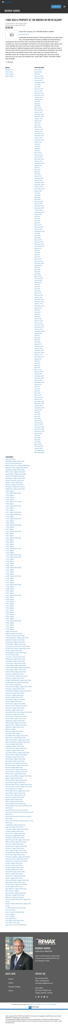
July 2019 (37, 216)
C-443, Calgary (9, 559)
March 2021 (37, 176)
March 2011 (37, 395)
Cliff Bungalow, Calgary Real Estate (16, 652)
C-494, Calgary (9, 582)
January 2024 (38, 112)
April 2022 (37, 150)
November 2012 (39, 352)
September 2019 (39, 212)
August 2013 (38, 333)
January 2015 (38, 297)
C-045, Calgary (9, 516)
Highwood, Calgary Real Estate (14, 727)
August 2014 (38, 308)
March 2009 (38, 444)
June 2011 (37, 389)
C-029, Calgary (9, 508)
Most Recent (38, 70)
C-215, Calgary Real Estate (13, 538)
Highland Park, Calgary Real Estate (16, 725)
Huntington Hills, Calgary (13, 733)
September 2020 (39, 189)
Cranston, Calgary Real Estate (14, 674)
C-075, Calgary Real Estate (13, 531)
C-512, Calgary (9, 604)
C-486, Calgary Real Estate (13, 576)
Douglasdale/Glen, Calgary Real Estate (17, 682)
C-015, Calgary (9, 495)
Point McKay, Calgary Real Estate (15, 782)
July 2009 (37, 435)
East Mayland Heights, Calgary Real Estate (18, 691)
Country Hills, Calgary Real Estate (15, 669)
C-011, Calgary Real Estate (13, 493)
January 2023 (38, 131)
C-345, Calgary (9, 550)
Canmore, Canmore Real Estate (14, 635)
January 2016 (38, 280)
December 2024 (39, 93)
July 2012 (37, 361)
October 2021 (38, 161)
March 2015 (37, 293)
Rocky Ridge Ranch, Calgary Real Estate (17, 791)
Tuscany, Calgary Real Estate (14, 874)
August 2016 (38, 265)
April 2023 (37, 125)
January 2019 (38, 229)
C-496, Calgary (9, 587)
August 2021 (38, 165)
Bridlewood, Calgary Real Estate (15, 489)
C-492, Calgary (9, 580)
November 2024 (39, 95)
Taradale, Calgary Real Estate (14, 867)
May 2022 (37, 148)
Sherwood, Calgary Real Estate (14, 837)
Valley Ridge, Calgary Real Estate (15, 882)
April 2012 (37, 367)
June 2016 (37, 269)
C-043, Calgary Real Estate (13, 514)
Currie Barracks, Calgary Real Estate (16, 676)
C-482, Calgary (9, 569)
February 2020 (38, 201)
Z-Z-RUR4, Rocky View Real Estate (15, 908)
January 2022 (38, 157)
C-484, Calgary (9, 572)
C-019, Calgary (9, 497)
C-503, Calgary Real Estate (13, 595)
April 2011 (37, 393)
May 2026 (37, 74)
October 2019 (38, 210)
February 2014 (38, 321)
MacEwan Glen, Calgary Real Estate (16, 755)
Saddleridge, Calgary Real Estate (15, 825)
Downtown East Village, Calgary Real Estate (18, 686)
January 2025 (38, 91)
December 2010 (39, 401)
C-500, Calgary (9, 591)
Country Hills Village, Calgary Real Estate (17, 667)
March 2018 (37, 240)
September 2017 (39, 246)
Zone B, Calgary (10, 914)
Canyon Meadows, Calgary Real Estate (17, 638)
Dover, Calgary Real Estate (13, 684)
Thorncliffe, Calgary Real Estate (15, 872)
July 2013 (37, 335)
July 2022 (37, 144)
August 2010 (38, 410)
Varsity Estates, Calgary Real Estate (16, 884)
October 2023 (38, 118)
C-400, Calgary (9, 553)
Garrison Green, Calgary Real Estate (16, 706)
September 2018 (39, 231)
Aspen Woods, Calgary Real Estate (15, 474)
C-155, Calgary (9, 533)
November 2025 (39, 78)
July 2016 (37, 267)
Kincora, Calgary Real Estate (18, 25)
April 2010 (37, 418)
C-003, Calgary (9, 491)
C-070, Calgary (9, 527)
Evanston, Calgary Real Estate (14, 695)
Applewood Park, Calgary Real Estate (16, 467)
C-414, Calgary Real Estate (13, 557)
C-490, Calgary (9, 578)
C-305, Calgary (9, 546)
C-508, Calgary (9, 599)
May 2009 (37, 440)
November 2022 (39, 135)
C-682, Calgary (9, 623)
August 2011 (38, 384)
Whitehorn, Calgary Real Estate (14, 895)
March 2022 (37, 152)
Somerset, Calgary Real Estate (14, 848)
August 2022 (38, 142)
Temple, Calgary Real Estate (13, 869)
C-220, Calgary (9, 540)
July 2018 (37, 233)
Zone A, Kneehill (10, 910)
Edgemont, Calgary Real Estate (14, 693)
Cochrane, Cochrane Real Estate (15, 657)
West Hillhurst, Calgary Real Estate (15, 889)
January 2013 (38, 348)
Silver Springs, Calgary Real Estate (15, 842)
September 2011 (39, 382)
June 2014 (37, 312)
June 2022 (37, 146)
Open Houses (9, 74)
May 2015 (37, 289)
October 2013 (38, 329)
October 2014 (38, 303)
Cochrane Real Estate (11, 655)
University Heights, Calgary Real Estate (17, 880)
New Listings (9, 72)
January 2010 (38, 425)
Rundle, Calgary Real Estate (13, 799)
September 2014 (39, 306)
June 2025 (37, 84)
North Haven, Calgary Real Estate (15, 774)
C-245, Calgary (9, 544)
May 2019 (37, 221)
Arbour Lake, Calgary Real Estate (15, 472)
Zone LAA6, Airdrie (11, 918)
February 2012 (38, 372)
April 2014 (37, 316)
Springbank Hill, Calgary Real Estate (16, 852)
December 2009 (39, 427)
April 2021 (37, 174)
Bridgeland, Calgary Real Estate (15, 487)
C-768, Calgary (9, 629)
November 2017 (39, 244)
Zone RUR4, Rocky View (12, 923)
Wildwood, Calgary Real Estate (14, 897)
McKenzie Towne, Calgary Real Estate (16, 765)
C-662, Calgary (9, 618)
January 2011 (38, 399)
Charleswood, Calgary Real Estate (15, 644)
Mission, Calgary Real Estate (14, 767)
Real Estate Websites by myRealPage (47, 1004)
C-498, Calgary (9, 589)
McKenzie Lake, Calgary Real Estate (16, 763)
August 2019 (38, 214)
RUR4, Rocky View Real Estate (14, 801)
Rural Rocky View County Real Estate (16, 810)
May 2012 (37, 365)
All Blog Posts (9, 70)
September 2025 (39, 82)
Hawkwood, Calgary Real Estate (14, 721)
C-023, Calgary (9, 499)
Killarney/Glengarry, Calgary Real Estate (17, 742)
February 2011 (38, 397)
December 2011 (39, 376)
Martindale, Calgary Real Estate (15, 761)
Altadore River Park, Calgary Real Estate (17, 465)
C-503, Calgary (9, 593)
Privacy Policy (35, 1004)
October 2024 (38, 97)
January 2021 (38, 180)
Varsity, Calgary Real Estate (13, 886)
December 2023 (39, 114)
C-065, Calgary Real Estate (13, 525)
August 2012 (38, 359)
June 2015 (37, 287)
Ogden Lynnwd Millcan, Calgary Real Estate (18, 776)
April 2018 (37, 238)
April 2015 (37, 291)
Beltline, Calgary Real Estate (14, 482)
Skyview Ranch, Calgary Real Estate (16, 846)
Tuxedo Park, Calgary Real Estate (15, 876)
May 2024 (37, 104)
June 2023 (37, 123)
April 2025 (37, 87)
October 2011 (38, 380)
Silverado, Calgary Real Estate (14, 844)
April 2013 (37, 342)
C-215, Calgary (9, 535)
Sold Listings (9, 76)
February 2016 (38, 278)
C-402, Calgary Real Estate (13, 555)
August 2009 (38, 433)
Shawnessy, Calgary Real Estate (15, 835)
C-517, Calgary (9, 610)
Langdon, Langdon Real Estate (14, 750)
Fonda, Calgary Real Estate (13, 701)
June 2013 (37, 338)
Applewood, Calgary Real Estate (15, 470)
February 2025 (38, 89)
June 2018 (37, 235)
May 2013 (37, 340)
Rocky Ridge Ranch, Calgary (13, 789)
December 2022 (39, 133)
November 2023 (39, 116)
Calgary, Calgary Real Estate (13, 633)
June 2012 (37, 363)
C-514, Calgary (9, 606)
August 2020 (38, 191)
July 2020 (37, 193)
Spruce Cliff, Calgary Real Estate (15, 854)
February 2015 (38, 295)
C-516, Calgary (9, 608)
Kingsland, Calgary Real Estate (14, 746)
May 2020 (37, 197)
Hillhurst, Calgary (10, 729)
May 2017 (37, 255)
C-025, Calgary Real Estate (13, 506)
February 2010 (38, 423)
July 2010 (37, 412)
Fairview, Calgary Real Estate (14, 697)
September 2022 (39, 140)
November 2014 (39, 301)
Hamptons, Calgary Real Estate (14, 714)
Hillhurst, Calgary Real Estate (14, 731)
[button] (56, 6)
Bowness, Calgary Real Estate (14, 484)
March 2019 (37, 225)
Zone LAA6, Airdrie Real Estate (14, 920)
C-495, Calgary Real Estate (13, 584)
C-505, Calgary (9, 597)
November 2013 (39, 327)
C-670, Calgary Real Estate (13, 621)
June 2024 (37, 101)
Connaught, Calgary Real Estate (15, 661)
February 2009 (38, 446)
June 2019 (37, 218)
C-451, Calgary (9, 561)
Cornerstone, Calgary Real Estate (15, 663)
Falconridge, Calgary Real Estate (15, 699)
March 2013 (37, 344)
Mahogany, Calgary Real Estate (14, 757)
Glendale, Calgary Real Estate (14, 710)
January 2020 (38, 204)
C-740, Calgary (9, 625)
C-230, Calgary (9, 542)
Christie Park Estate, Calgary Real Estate (17, 648)
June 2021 (37, 170)
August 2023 (38, 121)
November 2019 (39, 208)
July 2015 (37, 284)
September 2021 (39, 163)
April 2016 (37, 274)
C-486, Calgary (9, 574)
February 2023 (38, 129)
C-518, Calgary (9, 612)
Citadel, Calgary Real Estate (13, 650)
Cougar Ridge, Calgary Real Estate (15, 665)
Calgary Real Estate (11, 631)
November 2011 (39, 378)
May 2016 (37, 272)
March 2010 (37, 420)
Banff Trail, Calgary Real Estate (14, 476)
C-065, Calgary (9, 523)
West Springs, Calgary (12, 891)
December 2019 (39, 206)
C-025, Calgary (9, 504)
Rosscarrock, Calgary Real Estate (15, 795)
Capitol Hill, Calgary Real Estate (14, 640)
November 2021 (39, 159)
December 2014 (39, 299)
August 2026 (38, 72)
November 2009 (39, 429)
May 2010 (37, 416)
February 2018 (38, 242)
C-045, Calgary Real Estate (13, 518)
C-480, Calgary (9, 565)
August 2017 (38, 248)
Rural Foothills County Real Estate (15, 803)
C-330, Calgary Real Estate (13, 548)
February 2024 (38, 110)
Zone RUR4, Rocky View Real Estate (16, 925)
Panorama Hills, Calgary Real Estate (16, 780)
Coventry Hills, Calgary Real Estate (15, 672)
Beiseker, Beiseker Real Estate (14, 480)
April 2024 (37, 106)
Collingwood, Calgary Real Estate (15, 659)
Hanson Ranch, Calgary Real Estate (16, 716)
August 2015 (38, 282)
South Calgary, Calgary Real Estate (15, 850)
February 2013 (38, 346)
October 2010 (38, 406)
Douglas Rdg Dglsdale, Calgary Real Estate (18, 680)
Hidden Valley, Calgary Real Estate (15, 723)
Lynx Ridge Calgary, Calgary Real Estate (17, 752)
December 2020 (39, 182)
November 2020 (39, 184)
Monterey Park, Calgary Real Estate (16, 769)
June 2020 (37, 195)
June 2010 (37, 414)
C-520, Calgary (9, 616)
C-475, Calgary (9, 563)
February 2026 (38, 76)
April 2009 (37, 442)
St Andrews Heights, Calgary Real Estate (17, 857)
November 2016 (39, 263)
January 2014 (38, 323)
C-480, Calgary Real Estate (13, 567)
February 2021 (38, 178)
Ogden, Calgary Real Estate (13, 778)
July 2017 (37, 250)
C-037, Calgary (9, 510)
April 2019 (37, 223)
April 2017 (37, 257)
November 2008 (39, 452)
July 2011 (37, 386)
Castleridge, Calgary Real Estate (15, 642)
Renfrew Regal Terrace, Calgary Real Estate (18, 784)
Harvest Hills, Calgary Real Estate (15, 718)
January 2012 (38, 374)
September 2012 (39, 357)
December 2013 (39, 325)
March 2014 (37, 318)
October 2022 (38, 138)
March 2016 (37, 276)
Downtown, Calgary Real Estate (14, 689)
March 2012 (37, 369)
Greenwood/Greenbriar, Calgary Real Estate (18, 712)
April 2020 (37, 199)
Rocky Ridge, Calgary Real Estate (15, 793)
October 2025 (38, 80)
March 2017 (37, 259)
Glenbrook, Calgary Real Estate (14, 708)
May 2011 (37, 391)
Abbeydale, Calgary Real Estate (14, 461)
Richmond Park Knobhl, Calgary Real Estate (18, 786)
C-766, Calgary (9, 627)
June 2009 (37, 438)
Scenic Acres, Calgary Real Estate (15, 833)
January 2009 (38, 448)
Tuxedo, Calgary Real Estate (13, 878)
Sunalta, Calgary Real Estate (14, 863)
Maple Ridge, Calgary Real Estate (15, 759)
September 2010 (39, 408)
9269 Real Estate (10, 459)
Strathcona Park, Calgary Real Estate (16, 859)
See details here (24, 34)
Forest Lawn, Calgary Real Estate (15, 704)
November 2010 (39, 403)
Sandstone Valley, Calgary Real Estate (16, 829)
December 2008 (39, 450)
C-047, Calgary (9, 521)
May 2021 (37, 172)
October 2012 (38, 355)
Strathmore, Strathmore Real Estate (16, 861)
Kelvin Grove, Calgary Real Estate (15, 737)
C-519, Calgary (9, 614)
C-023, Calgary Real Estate (13, 501)
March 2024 (38, 108)
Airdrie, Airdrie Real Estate (13, 463)
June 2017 (37, 252)
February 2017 (38, 261)
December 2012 (39, 350)
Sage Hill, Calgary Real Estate (14, 827)
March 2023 (37, 127)
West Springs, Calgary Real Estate (15, 893)
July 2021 (37, 167)
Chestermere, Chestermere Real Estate (17, 646)
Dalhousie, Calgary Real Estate (14, 678)
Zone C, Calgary (10, 916)
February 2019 (38, 227)
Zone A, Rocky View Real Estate (14, 912)
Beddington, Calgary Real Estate (15, 478)
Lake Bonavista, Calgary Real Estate (16, 748)
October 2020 (38, 187)
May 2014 (37, 314)
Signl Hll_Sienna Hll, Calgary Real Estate (17, 840)
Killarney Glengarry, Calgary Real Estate (17, 740)
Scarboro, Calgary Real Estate (14, 831)
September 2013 (39, 331)
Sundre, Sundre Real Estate (13, 865)
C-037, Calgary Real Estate (13, 512)
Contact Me (56, 6)
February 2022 (38, 155)
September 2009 (39, 431)
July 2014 (37, 310)
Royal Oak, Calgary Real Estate (14, 797)
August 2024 (38, 99)
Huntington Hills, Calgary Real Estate (16, 735)
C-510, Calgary (9, 601)
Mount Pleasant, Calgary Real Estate (16, 772)
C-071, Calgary (9, 529)
